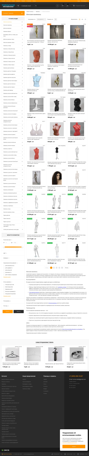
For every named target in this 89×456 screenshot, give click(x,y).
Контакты (18, 1)
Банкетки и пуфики (5, 393)
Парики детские (6, 215)
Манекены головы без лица (9, 48)
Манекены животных (7, 148)
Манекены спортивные (8, 205)
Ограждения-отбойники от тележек (9, 406)
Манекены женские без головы (9, 96)
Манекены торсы (7, 208)
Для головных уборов (11, 274)
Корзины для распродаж (7, 398)
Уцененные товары (26, 388)
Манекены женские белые (8, 99)
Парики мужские (6, 221)
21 (22, 215)
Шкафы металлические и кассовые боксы (9, 437)
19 (22, 48)
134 (22, 208)
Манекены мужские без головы (10, 155)
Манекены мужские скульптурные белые (10, 179)
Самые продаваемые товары (44, 342)
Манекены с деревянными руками (10, 202)
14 (22, 52)
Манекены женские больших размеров (9, 107)
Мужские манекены (7, 25)
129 (22, 161)
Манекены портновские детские (10, 193)
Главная (3, 1)
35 (22, 134)
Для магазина (9, 265)
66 (22, 145)
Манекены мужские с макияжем (10, 172)
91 (22, 151)
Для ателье (8, 270)
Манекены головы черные (8, 64)
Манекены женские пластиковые (10, 124)
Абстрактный (9, 284)
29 (22, 196)
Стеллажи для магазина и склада (8, 418)
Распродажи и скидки (27, 384)
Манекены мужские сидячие (9, 175)
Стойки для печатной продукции (8, 420)
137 (22, 28)
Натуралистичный (10, 293)
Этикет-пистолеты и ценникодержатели (10, 442)
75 (22, 158)
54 (22, 31)
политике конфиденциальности (69, 442)
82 (22, 67)
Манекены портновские (8, 189)
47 (22, 77)
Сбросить (19, 311)
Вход (79, 1)
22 (22, 58)
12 (22, 39)
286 (22, 131)
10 (22, 199)
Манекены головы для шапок (9, 55)
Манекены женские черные (9, 145)
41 (22, 138)
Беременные (8, 289)
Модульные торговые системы (8, 400)
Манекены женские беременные (10, 102)
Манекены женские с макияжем (10, 128)
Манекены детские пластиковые (10, 80)
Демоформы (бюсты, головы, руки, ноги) (10, 35)
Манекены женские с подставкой (10, 131)
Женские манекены (7, 21)
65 (22, 42)
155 (22, 99)
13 (22, 64)
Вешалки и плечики (6, 381)
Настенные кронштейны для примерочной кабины (10, 403)
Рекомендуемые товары (28, 386)
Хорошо (74, 446)
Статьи (13, 1)
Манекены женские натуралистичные (7, 121)
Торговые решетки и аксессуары (8, 434)
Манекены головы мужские (9, 61)
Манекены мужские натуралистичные (7, 165)
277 (22, 110)
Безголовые (9, 286)
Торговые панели (5, 431)
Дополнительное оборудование (8, 395)
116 (22, 113)
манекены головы (62, 287)
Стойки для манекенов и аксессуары (11, 229)
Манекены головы (7, 45)
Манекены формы (7, 31)
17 (22, 175)
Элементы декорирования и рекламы (9, 440)
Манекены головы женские (9, 58)
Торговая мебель (5, 425)
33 (22, 96)
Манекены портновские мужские (10, 199)
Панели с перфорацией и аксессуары (9, 409)
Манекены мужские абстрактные (10, 151)
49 (22, 71)
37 (22, 83)
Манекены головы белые (8, 52)
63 (22, 142)
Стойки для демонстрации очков (8, 391)
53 (22, 212)
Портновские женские (34, 292)
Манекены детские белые (8, 67)
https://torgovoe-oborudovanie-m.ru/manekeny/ (72, 329)
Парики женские (6, 218)
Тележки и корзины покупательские (9, 423)
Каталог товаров (8, 13)
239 (22, 25)
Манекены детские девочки (9, 74)
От (4, 242)
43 (22, 124)
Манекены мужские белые (9, 158)
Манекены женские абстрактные (10, 93)
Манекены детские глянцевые (9, 71)
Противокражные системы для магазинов (10, 411)
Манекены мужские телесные (9, 183)
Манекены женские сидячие (9, 134)
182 (22, 93)
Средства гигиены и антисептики (8, 416)
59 (22, 121)
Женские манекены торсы (8, 42)
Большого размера (10, 291)
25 (22, 202)
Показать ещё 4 (6, 296)
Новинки (24, 379)
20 (22, 165)
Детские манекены (7, 28)
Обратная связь (7, 454)
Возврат (23, 1)
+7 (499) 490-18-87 (18, 454)
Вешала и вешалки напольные (8, 379)
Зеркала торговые (5, 388)
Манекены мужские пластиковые (10, 169)
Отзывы (34, 1)
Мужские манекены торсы (9, 212)
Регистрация (83, 1)
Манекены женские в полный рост (10, 110)
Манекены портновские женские (10, 196)
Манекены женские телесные (9, 142)
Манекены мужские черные (9, 186)
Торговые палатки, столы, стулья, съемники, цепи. (8, 428)
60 (22, 189)
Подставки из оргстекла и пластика (9, 386)
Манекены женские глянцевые (9, 113)
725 (22, 90)
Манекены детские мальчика (9, 77)
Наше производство (27, 381)
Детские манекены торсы (8, 39)
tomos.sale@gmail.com (79, 379)
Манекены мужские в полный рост (10, 161)
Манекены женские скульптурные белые (10, 138)
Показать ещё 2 (6, 277)
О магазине (29, 1)
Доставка (8, 1)
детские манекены (52, 303)
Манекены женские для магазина (10, 117)
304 (22, 117)
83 (22, 35)
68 (22, 218)
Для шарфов (8, 267)
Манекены (4, 384)
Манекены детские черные (9, 87)
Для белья (8, 272)
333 (22, 21)
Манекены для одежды (8, 90)
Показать (8, 311)
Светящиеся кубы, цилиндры (7, 413)
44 (22, 45)
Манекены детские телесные (9, 83)
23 (22, 80)
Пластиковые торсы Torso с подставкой (9, 225)
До (11, 242)
